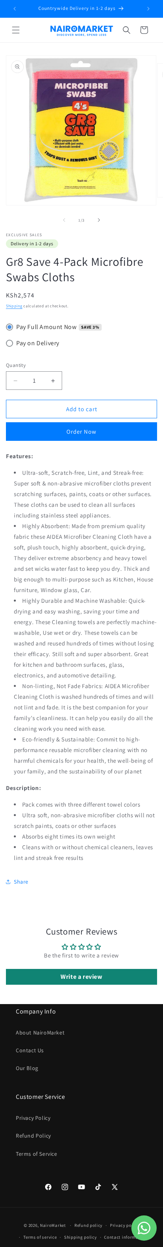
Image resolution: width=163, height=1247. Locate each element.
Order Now (81, 431)
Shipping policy (80, 1237)
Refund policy (88, 1225)
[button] (16, 30)
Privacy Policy (33, 1117)
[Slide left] (64, 220)
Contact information (125, 1237)
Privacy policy (124, 1225)
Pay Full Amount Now (46, 327)
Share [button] (21, 881)
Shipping (14, 305)
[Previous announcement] (14, 8)
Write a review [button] (81, 976)
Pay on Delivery (37, 343)
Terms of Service (36, 1153)
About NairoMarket (40, 1032)
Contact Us (30, 1050)
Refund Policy (33, 1135)
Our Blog (27, 1068)
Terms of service (40, 1237)
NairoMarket (53, 1225)
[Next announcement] (148, 8)
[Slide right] (99, 220)
